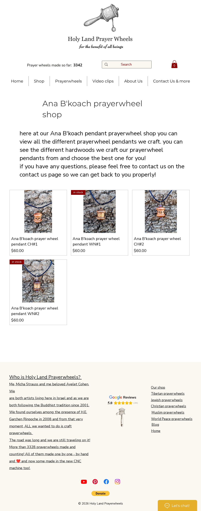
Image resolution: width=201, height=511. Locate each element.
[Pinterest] (95, 481)
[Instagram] (117, 481)
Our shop (158, 387)
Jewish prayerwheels (167, 400)
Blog (155, 424)
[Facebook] (106, 481)
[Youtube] (83, 481)
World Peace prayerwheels (171, 419)
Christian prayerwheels (168, 406)
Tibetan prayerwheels (168, 393)
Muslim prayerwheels (168, 412)
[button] (174, 64)
